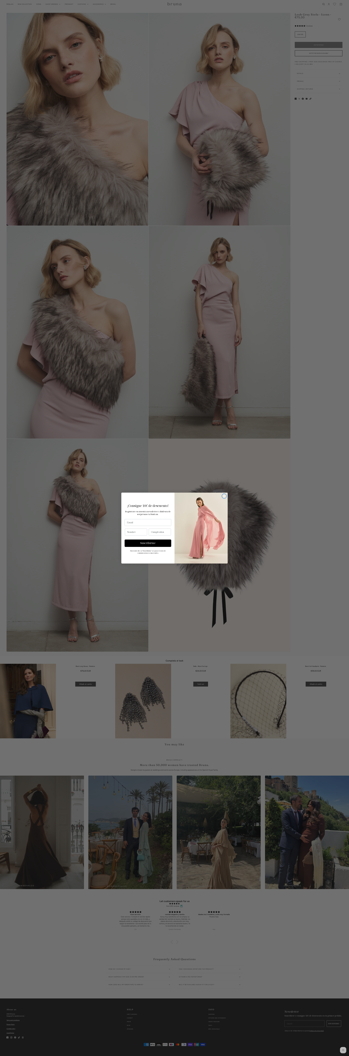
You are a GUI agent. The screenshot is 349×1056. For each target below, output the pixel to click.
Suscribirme (148, 543)
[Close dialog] (224, 496)
